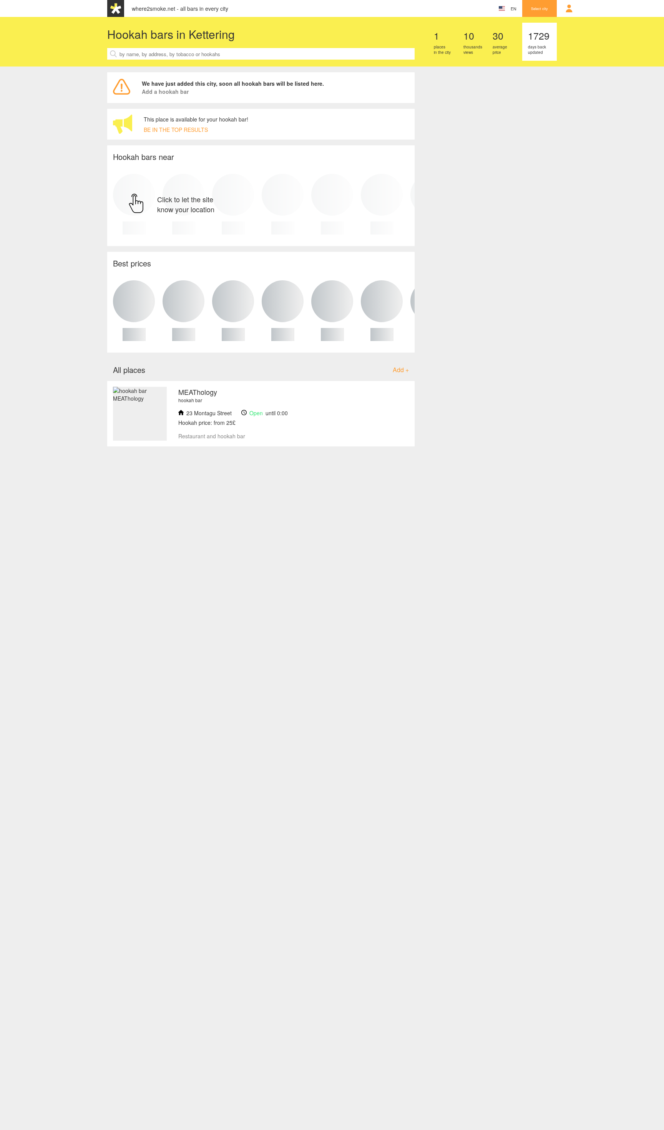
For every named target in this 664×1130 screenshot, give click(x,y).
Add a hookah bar (165, 91)
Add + (401, 369)
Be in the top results (176, 129)
